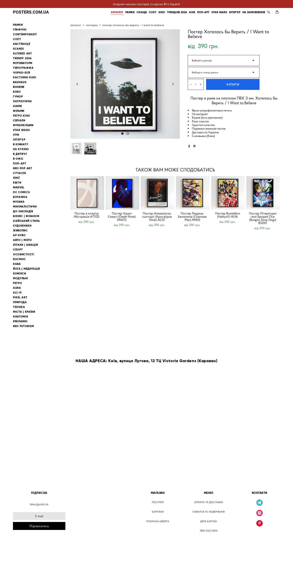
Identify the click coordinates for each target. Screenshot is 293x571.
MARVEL (18, 187)
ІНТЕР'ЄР (234, 12)
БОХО (17, 91)
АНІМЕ (17, 106)
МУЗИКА (19, 201)
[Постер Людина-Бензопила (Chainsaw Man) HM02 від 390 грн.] (193, 193)
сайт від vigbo (21, 562)
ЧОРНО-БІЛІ (21, 72)
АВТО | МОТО (22, 240)
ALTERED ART (22, 53)
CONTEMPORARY (25, 34)
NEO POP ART (22, 168)
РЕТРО (17, 283)
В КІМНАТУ (20, 144)
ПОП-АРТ (203, 12)
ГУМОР (18, 96)
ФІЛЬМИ (18, 111)
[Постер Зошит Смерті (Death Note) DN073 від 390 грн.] (122, 193)
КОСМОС (19, 259)
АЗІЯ (192, 12)
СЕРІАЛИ (19, 120)
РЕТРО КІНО (21, 115)
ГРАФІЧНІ (20, 29)
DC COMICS (21, 192)
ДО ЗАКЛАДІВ (23, 211)
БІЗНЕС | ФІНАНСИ (26, 216)
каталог (75, 25)
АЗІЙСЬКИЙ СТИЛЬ (26, 221)
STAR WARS (219, 12)
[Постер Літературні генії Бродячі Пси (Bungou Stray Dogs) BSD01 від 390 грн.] (263, 193)
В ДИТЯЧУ (20, 154)
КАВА (17, 264)
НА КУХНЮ (21, 149)
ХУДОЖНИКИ (22, 225)
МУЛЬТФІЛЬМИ (23, 125)
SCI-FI (17, 292)
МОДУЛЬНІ (20, 278)
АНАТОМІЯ (20, 316)
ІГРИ (16, 135)
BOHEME (18, 87)
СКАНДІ (142, 12)
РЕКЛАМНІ (20, 321)
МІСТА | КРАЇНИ (24, 312)
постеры (91, 25)
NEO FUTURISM (23, 326)
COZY (152, 12)
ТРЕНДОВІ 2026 (177, 12)
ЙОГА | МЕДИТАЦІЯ (26, 268)
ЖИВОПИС (20, 230)
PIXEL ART (20, 297)
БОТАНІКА (20, 197)
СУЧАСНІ (19, 173)
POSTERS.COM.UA (31, 12)
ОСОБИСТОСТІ (23, 254)
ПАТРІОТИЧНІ (22, 101)
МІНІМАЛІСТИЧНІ (25, 206)
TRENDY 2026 (22, 58)
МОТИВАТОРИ (22, 63)
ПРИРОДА (20, 302)
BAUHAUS (20, 82)
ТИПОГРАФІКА (23, 68)
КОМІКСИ (19, 273)
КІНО (161, 12)
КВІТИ (17, 182)
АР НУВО (19, 235)
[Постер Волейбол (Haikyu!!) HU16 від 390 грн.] (228, 193)
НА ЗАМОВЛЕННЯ (253, 12)
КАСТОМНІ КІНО (24, 77)
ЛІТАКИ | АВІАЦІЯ (25, 245)
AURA (17, 288)
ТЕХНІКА (19, 307)
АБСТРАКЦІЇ (21, 44)
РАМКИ (130, 12)
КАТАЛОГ (117, 12)
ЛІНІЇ (16, 178)
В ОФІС (18, 158)
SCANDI (18, 48)
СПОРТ (18, 249)
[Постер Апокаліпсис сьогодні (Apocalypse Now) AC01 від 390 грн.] (157, 193)
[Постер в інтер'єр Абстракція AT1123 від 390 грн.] (87, 193)
